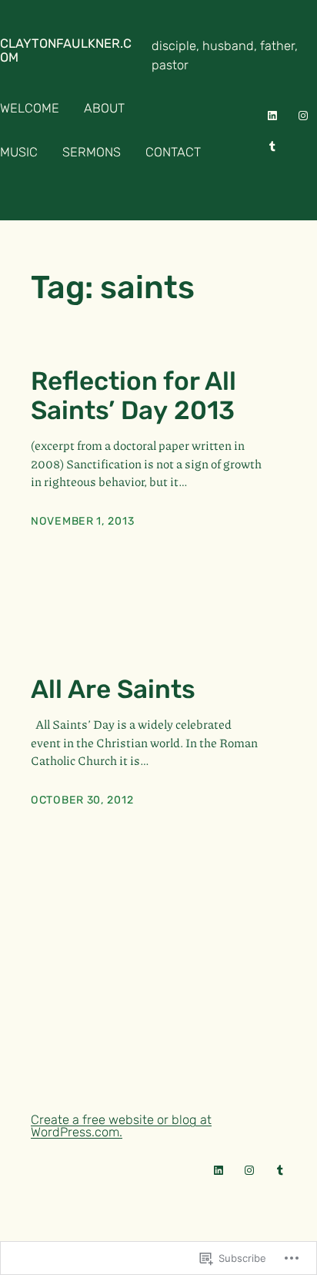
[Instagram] (303, 115)
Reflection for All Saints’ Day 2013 (133, 395)
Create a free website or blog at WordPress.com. (121, 1125)
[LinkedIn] (272, 115)
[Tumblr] (272, 146)
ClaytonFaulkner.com (66, 50)
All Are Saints (113, 689)
